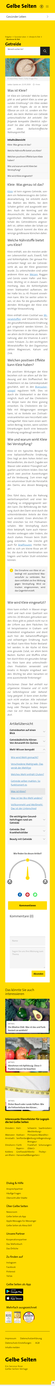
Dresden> (10, 1128)
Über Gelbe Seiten (17, 1206)
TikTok (9, 1276)
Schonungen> (45, 1144)
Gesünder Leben (20, 37)
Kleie (10, 191)
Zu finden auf (14, 1256)
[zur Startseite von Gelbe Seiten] (25, 1359)
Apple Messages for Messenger (21, 1220)
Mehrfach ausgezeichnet (21, 1307)
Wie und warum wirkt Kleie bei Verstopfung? (22, 168)
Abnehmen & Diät (13, 39)
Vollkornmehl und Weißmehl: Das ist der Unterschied (27, 806)
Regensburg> (45, 1138)
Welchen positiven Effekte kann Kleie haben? (25, 158)
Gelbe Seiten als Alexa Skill (19, 1225)
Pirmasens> (33, 1134)
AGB (37, 1343)
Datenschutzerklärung (31, 1338)
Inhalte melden (12, 1347)
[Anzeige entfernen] (53, 1383)
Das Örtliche (12, 1248)
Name (15, 940)
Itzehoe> (20, 1134)
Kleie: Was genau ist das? (19, 144)
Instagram (11, 1262)
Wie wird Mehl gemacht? (24, 757)
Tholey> (42, 1151)
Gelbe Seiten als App (16, 1216)
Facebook (11, 1267)
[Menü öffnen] (47, 6)
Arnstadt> (10, 1138)
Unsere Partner (15, 1233)
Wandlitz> (44, 1134)
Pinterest (10, 1271)
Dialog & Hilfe (14, 1183)
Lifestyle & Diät (34, 37)
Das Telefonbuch (14, 1244)
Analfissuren (25, 544)
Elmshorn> (10, 1144)
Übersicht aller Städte (16, 1197)
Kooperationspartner (16, 1239)
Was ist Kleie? (18, 791)
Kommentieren (27, 905)
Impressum (10, 1338)
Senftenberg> (23, 1138)
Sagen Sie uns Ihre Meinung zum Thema (27, 953)
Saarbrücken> (45, 1128)
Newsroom (11, 1211)
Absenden (38, 973)
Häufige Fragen (13, 1193)
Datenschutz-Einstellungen (18, 1343)
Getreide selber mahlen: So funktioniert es (25, 782)
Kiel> (18, 1128)
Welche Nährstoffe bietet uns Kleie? (24, 150)
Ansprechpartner (14, 1188)
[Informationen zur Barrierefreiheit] (41, 6)
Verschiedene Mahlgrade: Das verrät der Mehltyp (27, 765)
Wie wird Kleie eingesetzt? (20, 175)
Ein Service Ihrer (16, 1367)
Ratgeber (8, 37)
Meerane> (10, 1134)
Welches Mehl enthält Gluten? (27, 774)
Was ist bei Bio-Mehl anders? (26, 798)
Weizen (34, 274)
